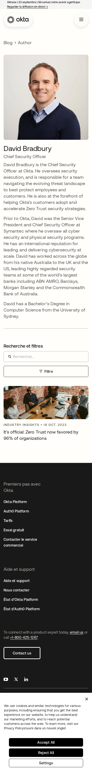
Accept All (45, 742)
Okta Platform (15, 502)
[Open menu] (81, 20)
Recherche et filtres (23, 346)
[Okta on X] (16, 680)
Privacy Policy (35, 728)
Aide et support (17, 581)
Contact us (22, 653)
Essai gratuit (14, 530)
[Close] (87, 699)
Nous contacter (16, 590)
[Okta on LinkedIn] (26, 680)
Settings (46, 763)
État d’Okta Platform (21, 599)
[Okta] (18, 19)
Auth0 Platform (16, 511)
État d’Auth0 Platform (22, 609)
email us (77, 632)
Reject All (46, 753)
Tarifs (8, 521)
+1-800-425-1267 (24, 637)
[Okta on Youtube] (6, 680)
